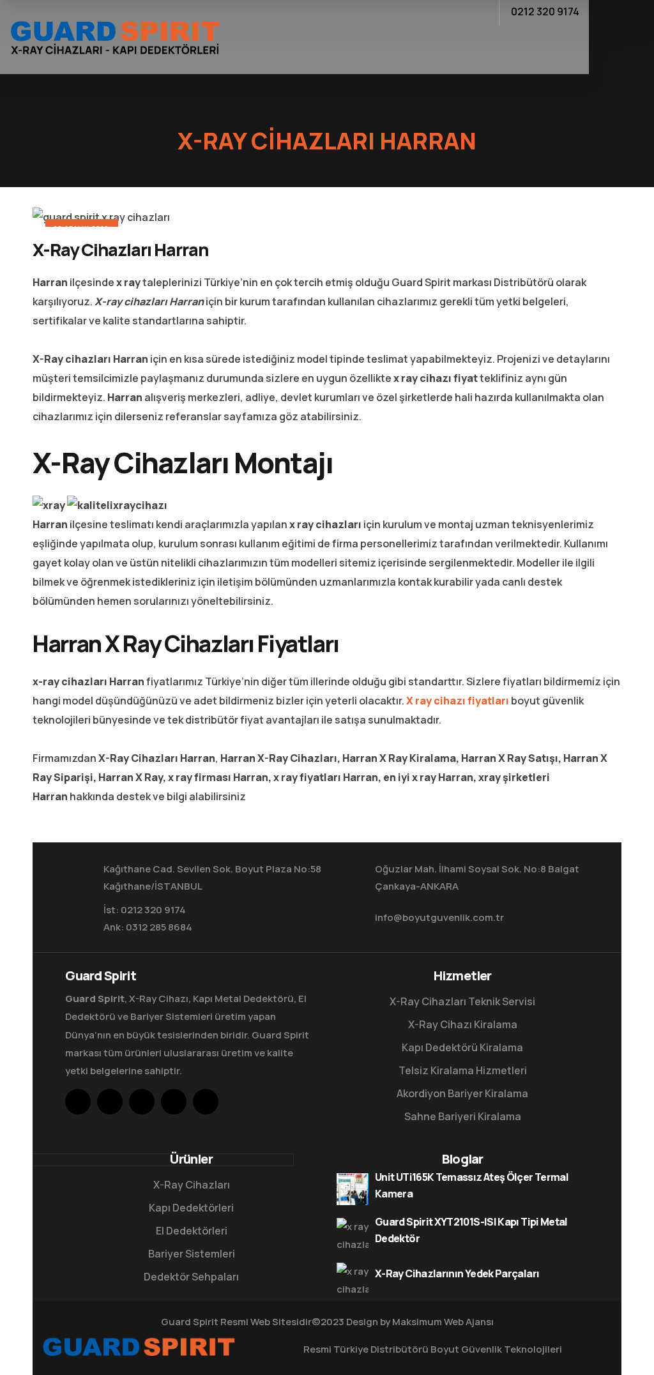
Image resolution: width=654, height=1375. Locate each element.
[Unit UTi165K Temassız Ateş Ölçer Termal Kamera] (353, 1189)
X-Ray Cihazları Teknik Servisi (462, 1001)
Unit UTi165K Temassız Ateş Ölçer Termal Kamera (471, 1185)
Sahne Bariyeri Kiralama (462, 1116)
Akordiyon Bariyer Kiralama (462, 1093)
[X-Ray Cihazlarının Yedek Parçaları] (353, 1279)
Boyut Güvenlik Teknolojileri (496, 1349)
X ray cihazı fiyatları (457, 701)
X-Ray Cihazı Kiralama (462, 1024)
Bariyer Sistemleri (191, 1254)
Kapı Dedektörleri (191, 1208)
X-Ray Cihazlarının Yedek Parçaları (457, 1273)
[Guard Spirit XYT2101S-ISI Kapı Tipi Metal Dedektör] (353, 1234)
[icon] (78, 1101)
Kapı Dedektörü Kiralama (462, 1047)
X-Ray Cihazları (191, 1185)
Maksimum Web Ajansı (443, 1321)
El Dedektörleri (191, 1231)
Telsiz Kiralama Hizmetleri (463, 1070)
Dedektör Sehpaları (191, 1277)
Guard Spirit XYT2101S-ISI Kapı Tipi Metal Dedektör (471, 1230)
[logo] (115, 36)
